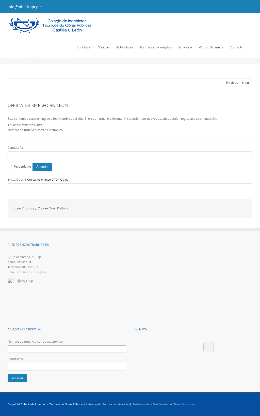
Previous (232, 82)
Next (245, 82)
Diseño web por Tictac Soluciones (174, 404)
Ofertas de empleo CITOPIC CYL (47, 179)
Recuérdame (22, 166)
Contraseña (15, 147)
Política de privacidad (115, 404)
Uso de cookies (141, 404)
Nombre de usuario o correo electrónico (35, 130)
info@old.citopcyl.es (25, 6)
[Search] (251, 47)
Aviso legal (93, 404)
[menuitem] (87, 47)
